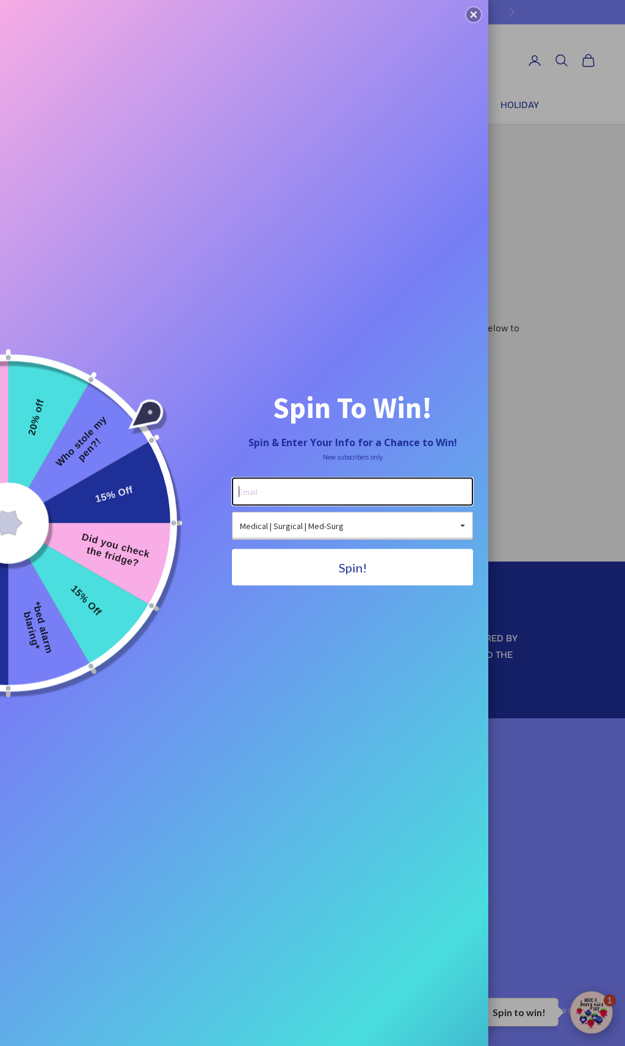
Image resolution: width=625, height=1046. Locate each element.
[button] (473, 14)
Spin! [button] (353, 567)
